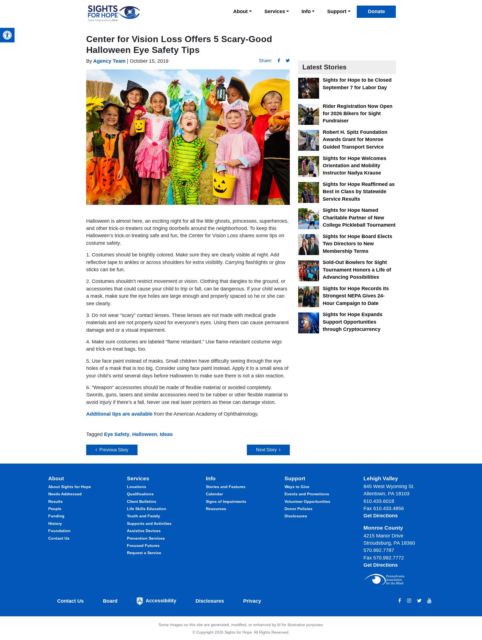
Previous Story (112, 449)
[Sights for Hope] (114, 13)
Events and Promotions (307, 494)
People (54, 508)
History (55, 523)
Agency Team (109, 61)
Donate (376, 11)
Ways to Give (297, 486)
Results (55, 501)
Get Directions (380, 515)
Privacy (252, 601)
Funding (56, 516)
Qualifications (140, 494)
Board (110, 601)
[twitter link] (419, 600)
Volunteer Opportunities (307, 501)
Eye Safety (116, 434)
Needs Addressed (65, 494)
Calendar (214, 494)
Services (274, 11)
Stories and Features (225, 486)
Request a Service (144, 553)
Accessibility (161, 601)
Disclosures (296, 516)
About (240, 11)
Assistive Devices (144, 531)
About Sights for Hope (69, 486)
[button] (7, 35)
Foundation (59, 531)
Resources (216, 508)
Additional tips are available (119, 414)
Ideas (166, 434)
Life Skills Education (146, 508)
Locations (136, 486)
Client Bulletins (141, 501)
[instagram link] (409, 600)
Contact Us (58, 538)
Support (336, 11)
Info (306, 11)
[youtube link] (429, 600)
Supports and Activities (149, 523)
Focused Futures (143, 545)
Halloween (144, 434)
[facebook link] (399, 600)
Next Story (267, 449)
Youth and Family (143, 516)
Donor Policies (298, 508)
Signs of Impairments (226, 501)
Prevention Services (146, 538)
